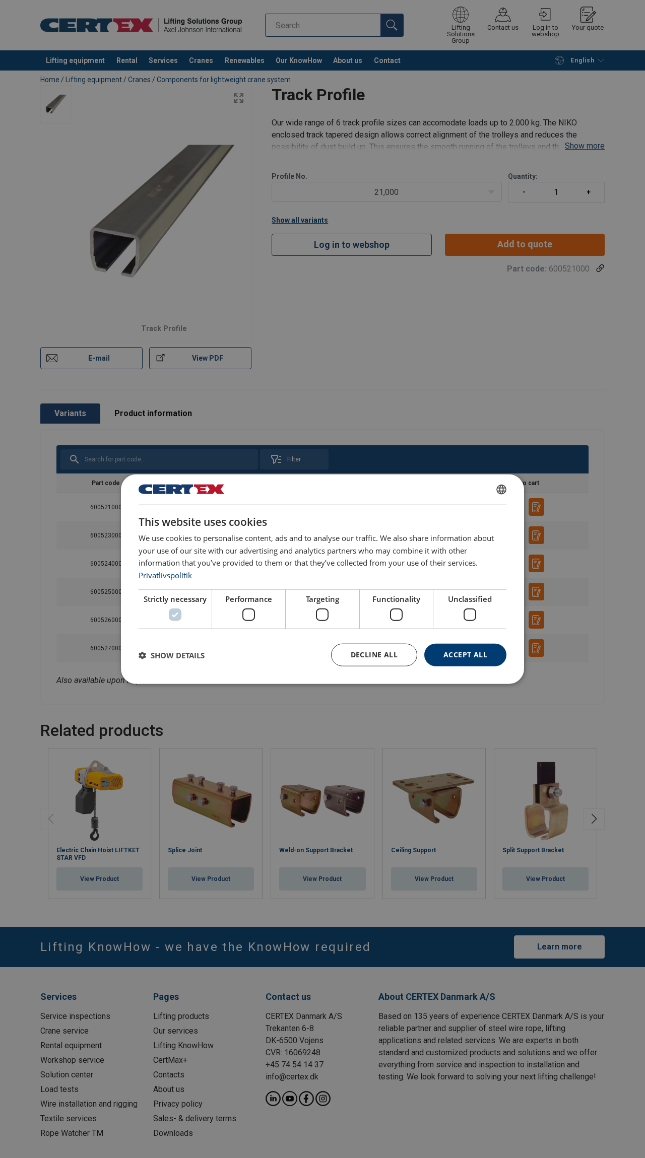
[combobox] (501, 489)
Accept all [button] (465, 654)
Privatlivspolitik (165, 575)
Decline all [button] (374, 654)
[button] (172, 654)
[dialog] (322, 579)
